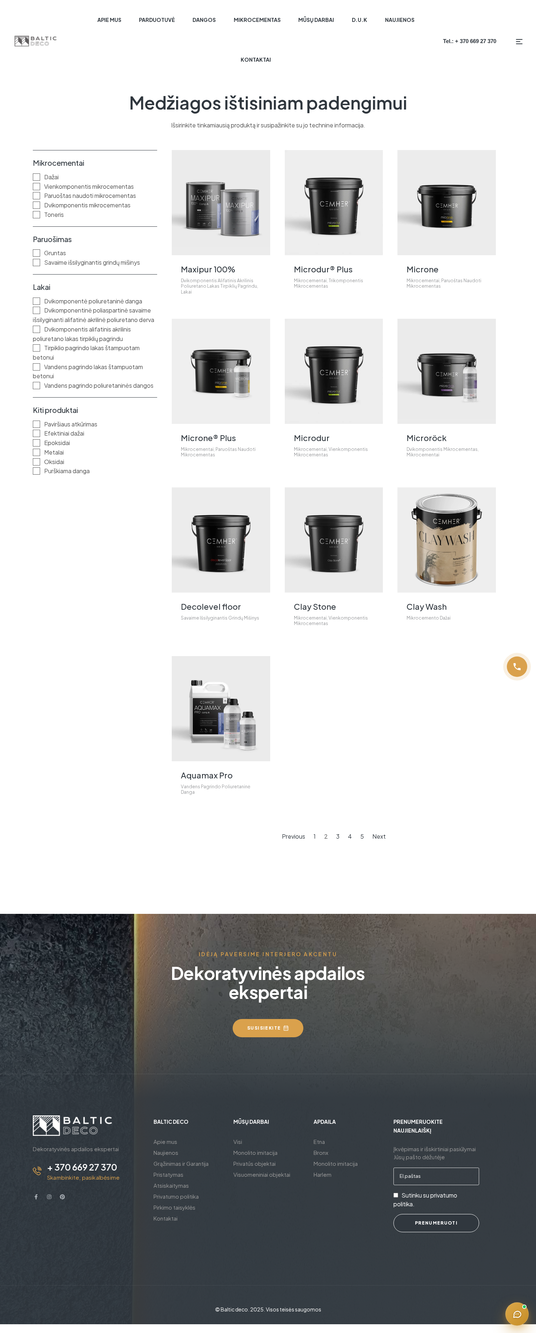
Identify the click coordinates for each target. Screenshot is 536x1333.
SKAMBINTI (267, 708)
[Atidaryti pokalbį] (517, 1314)
